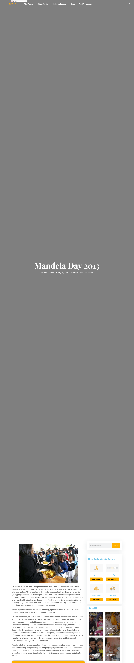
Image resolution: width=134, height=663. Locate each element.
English (15, 1)
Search (115, 545)
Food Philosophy (85, 4)
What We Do (43, 4)
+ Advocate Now (112, 633)
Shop (73, 4)
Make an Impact (59, 4)
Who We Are (28, 4)
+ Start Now (94, 659)
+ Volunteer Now (95, 633)
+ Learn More (111, 659)
